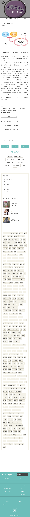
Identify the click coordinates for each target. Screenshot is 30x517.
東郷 (13, 326)
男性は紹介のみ (6, 366)
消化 (17, 264)
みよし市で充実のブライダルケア (9, 130)
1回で (21, 354)
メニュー (14, 295)
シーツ (4, 378)
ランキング (22, 385)
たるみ (9, 441)
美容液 (8, 323)
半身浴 (20, 320)
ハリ (16, 316)
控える (20, 292)
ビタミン (23, 394)
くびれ (19, 248)
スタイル (8, 242)
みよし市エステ (16, 341)
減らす (4, 285)
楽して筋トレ (10, 400)
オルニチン (20, 351)
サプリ (17, 304)
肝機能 (24, 351)
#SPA (12, 162)
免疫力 (13, 422)
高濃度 (21, 416)
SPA (11, 335)
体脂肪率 (24, 289)
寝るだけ (24, 375)
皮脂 (22, 267)
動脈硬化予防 (15, 257)
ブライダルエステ (19, 425)
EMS (9, 332)
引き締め (5, 403)
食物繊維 (21, 254)
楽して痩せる (22, 397)
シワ (23, 310)
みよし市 (16, 437)
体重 (12, 239)
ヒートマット (11, 320)
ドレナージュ (5, 434)
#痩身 (15, 169)
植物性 (9, 273)
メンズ (9, 360)
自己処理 (5, 369)
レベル (14, 357)
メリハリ (17, 388)
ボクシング (5, 326)
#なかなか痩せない (20, 162)
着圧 (4, 437)
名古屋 (9, 363)
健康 (12, 372)
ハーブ (12, 437)
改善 (14, 338)
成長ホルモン (9, 289)
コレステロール (19, 422)
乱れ (4, 282)
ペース (24, 292)
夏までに (21, 360)
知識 (4, 301)
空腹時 (10, 394)
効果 (10, 248)
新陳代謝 (5, 385)
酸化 (25, 382)
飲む (7, 298)
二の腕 (9, 329)
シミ (20, 310)
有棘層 (9, 307)
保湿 (17, 313)
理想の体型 (5, 391)
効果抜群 (20, 372)
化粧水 (19, 270)
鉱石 (16, 372)
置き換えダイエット (12, 385)
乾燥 (21, 273)
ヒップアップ (11, 425)
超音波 (20, 326)
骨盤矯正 (23, 344)
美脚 (19, 431)
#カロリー (7, 162)
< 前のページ (5, 146)
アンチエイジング (6, 382)
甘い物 (16, 292)
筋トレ (24, 251)
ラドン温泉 (14, 375)
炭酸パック (9, 410)
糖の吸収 (16, 245)
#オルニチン (16, 166)
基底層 (13, 307)
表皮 (9, 304)
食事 (9, 239)
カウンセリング (17, 444)
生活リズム (16, 282)
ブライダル (14, 141)
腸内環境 (5, 422)
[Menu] (27, 3)
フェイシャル (7, 189)
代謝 (17, 276)
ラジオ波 (18, 332)
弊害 (17, 273)
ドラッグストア (12, 354)
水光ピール (17, 406)
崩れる (22, 298)
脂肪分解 (11, 245)
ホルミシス (15, 369)
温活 (4, 251)
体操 (14, 394)
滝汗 (15, 251)
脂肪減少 (12, 233)
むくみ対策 (21, 257)
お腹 (24, 326)
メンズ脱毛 (18, 410)
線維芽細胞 (5, 316)
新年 (13, 310)
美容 (10, 326)
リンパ (11, 444)
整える (14, 279)
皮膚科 (21, 304)
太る (8, 261)
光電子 (24, 434)
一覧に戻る (15, 146)
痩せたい (21, 233)
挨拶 (17, 310)
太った (23, 428)
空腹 (21, 264)
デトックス (5, 320)
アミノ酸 (21, 347)
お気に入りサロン (6, 375)
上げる (4, 279)
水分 (4, 276)
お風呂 (22, 335)
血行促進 (16, 378)
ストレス (22, 279)
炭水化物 (5, 295)
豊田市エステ (21, 400)
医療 (19, 366)
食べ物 (4, 351)
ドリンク (5, 419)
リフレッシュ (5, 444)
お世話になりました (7, 310)
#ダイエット (8, 166)
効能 (4, 372)
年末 (17, 307)
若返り (13, 382)
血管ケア (10, 431)
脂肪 (24, 239)
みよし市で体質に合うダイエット (9, 121)
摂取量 (14, 264)
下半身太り (5, 341)
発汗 (12, 251)
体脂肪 (12, 254)
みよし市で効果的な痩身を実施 (9, 117)
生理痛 (17, 416)
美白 (4, 323)
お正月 (19, 428)
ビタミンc (16, 236)
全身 (25, 233)
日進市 (9, 369)
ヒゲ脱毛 (18, 413)
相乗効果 (10, 403)
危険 (12, 270)
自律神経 (9, 279)
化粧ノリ (9, 416)
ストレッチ (15, 289)
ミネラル (18, 394)
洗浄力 (11, 267)
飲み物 (8, 437)
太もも (4, 329)
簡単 (13, 410)
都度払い (5, 363)
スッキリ (19, 251)
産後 (22, 444)
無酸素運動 (21, 323)
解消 (13, 276)
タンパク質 (13, 261)
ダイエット (6, 141)
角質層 (13, 304)
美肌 (25, 245)
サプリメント (22, 236)
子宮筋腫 (15, 431)
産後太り (13, 347)
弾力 (20, 313)
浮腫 (24, 329)
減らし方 (8, 292)
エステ (21, 437)
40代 (21, 239)
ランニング (5, 394)
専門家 (21, 282)
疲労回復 (14, 351)
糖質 (4, 264)
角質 (4, 270)
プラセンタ (10, 419)
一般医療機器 (12, 434)
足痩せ (10, 341)
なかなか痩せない (6, 347)
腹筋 (10, 397)
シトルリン (5, 354)
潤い (17, 320)
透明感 (20, 441)
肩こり (4, 441)
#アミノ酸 (10, 156)
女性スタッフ (15, 360)
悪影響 (4, 273)
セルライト (5, 248)
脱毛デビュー (5, 413)
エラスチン (5, 313)
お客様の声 (15, 403)
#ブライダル (21, 159)
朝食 (4, 410)
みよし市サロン (10, 378)
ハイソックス (19, 434)
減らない (16, 239)
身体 (7, 267)
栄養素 (4, 236)
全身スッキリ (21, 403)
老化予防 (9, 257)
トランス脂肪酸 (18, 391)
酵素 (17, 382)
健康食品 (9, 351)
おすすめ (5, 304)
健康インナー (22, 378)
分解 (17, 326)
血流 (24, 273)
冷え (15, 419)
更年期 (11, 282)
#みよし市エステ (18, 156)
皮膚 (7, 301)
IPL (18, 363)
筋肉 (17, 233)
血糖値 (16, 254)
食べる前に (20, 419)
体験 (8, 254)
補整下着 (12, 388)
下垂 (16, 242)
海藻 (22, 295)
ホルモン (14, 298)
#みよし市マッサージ (11, 159)
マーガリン (11, 391)
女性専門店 (22, 363)
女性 (4, 289)
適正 (4, 292)
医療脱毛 (10, 357)
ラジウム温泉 (20, 369)
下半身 (14, 344)
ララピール (5, 406)
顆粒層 (4, 307)
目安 (12, 236)
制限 (12, 292)
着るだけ (19, 375)
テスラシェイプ (15, 397)
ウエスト (14, 248)
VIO (25, 357)
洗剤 (22, 270)
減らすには (10, 285)
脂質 (7, 264)
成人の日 (5, 431)
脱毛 (17, 354)
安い (22, 366)
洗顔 (15, 270)
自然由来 (13, 273)
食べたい (5, 338)
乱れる (18, 279)
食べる (18, 335)
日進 (21, 329)
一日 (8, 236)
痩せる (4, 261)
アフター (14, 428)
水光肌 (22, 406)
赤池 (22, 413)
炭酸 (4, 298)
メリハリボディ (6, 388)
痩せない (18, 344)
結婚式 (4, 428)
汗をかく (10, 338)
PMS (18, 298)
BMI (20, 289)
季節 (7, 282)
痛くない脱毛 (12, 413)
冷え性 (8, 251)
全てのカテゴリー (8, 179)
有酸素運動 (21, 285)
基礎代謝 (20, 242)
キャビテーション (15, 329)
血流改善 (8, 372)
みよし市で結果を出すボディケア (9, 125)
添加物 (8, 270)
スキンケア (23, 301)
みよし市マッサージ (7, 344)
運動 (24, 242)
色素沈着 (5, 357)
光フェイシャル (14, 366)
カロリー (13, 332)
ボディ (10, 141)
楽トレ (4, 254)
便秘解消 (21, 245)
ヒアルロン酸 (11, 313)
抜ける (19, 357)
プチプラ (16, 323)
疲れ (13, 416)
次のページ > (25, 146)
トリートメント (6, 233)
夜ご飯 (9, 295)
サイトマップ (22, 504)
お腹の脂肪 (5, 425)
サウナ (24, 320)
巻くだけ (16, 400)
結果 (15, 335)
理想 (12, 242)
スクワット (23, 388)
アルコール (15, 285)
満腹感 (4, 257)
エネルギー (21, 276)
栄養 (22, 261)
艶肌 (19, 316)
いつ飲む (21, 382)
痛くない (14, 363)
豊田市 (4, 400)
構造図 (11, 301)
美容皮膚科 (11, 316)
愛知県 (4, 416)
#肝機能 (23, 166)
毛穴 (17, 441)
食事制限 (5, 332)
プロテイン (5, 397)
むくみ (13, 441)
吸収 (4, 267)
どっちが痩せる (6, 335)
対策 (4, 447)
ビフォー (9, 428)
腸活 (9, 422)
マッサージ (9, 276)
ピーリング (11, 406)
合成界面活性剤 (17, 267)
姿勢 (17, 347)
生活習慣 (5, 239)
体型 (4, 242)
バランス (18, 261)
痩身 (2, 141)
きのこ (19, 295)
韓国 (12, 323)
